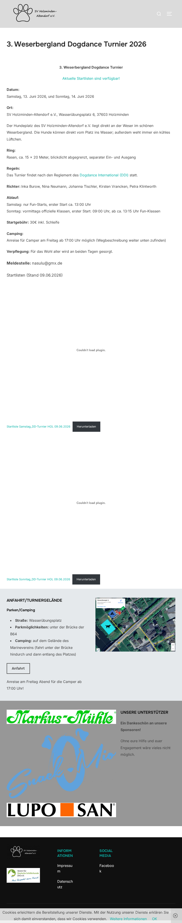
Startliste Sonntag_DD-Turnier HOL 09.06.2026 (38, 579)
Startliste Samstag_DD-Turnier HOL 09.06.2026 (38, 426)
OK (154, 919)
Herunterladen (86, 426)
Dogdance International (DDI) (104, 175)
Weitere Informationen (128, 919)
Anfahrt (18, 668)
